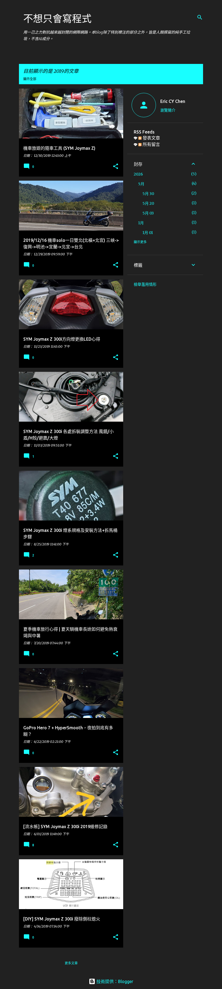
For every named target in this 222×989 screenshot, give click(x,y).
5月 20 (148, 203)
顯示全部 (29, 79)
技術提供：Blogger (114, 981)
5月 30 (148, 193)
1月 (141, 222)
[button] (115, 166)
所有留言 (151, 144)
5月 (141, 183)
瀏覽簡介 (167, 110)
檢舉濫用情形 (145, 284)
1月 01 (147, 232)
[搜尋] (200, 17)
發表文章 (151, 137)
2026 (138, 174)
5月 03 (148, 213)
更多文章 (71, 963)
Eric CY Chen (172, 101)
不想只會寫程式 (57, 18)
